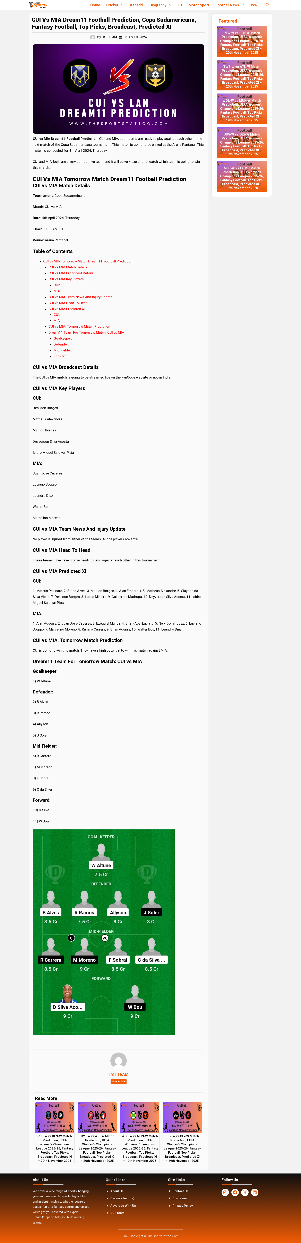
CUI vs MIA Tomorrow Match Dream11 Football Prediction (87, 261)
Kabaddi (137, 5)
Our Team (117, 1213)
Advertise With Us (123, 1206)
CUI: (57, 285)
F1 (180, 5)
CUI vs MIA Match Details (68, 267)
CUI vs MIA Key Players (66, 279)
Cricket (112, 5)
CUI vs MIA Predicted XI (67, 309)
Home (95, 5)
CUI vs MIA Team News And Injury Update (80, 297)
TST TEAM (109, 37)
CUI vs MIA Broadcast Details (71, 273)
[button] (267, 5)
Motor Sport (199, 5)
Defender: (61, 344)
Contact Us (180, 1191)
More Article (119, 1081)
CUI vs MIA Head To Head (68, 303)
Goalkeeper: (63, 338)
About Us (116, 1191)
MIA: (57, 291)
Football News (227, 5)
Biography (158, 5)
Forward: (60, 356)
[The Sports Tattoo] (38, 5)
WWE (255, 5)
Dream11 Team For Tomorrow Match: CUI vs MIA (86, 332)
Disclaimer (180, 1198)
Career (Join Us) (122, 1198)
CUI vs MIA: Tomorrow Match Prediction (79, 326)
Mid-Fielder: (63, 350)
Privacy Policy (182, 1206)
